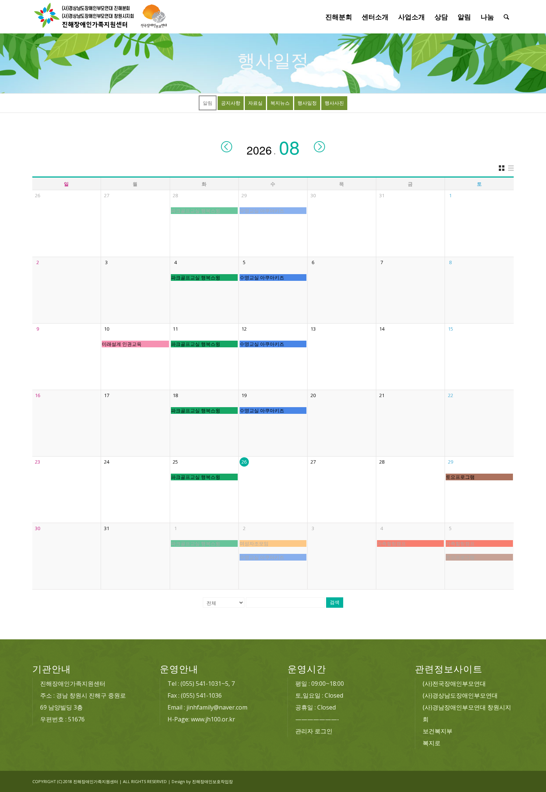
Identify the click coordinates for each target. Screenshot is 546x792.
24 (106, 461)
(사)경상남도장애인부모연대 (460, 695)
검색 (334, 602)
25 (175, 461)
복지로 (432, 743)
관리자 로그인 (313, 731)
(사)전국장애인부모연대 (454, 683)
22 (450, 395)
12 (244, 328)
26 (37, 195)
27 (106, 195)
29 (244, 195)
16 (37, 395)
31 (381, 195)
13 (313, 328)
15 (450, 328)
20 (313, 395)
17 (106, 395)
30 (313, 195)
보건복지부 (437, 731)
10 (106, 328)
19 (244, 395)
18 (175, 395)
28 (175, 195)
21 (381, 395)
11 (175, 328)
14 (381, 328)
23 (37, 461)
